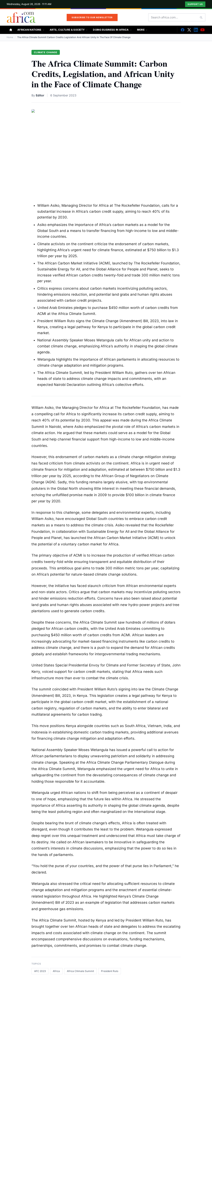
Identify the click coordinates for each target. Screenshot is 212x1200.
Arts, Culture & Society (67, 29)
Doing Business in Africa (111, 29)
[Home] (11, 30)
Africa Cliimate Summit (80, 971)
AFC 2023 (40, 971)
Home (10, 37)
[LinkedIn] (196, 30)
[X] (189, 30)
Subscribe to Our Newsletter (92, 17)
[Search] (201, 17)
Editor (40, 95)
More (141, 29)
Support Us (195, 4)
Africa (56, 971)
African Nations (29, 29)
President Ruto (109, 971)
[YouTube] (202, 30)
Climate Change (45, 52)
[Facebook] (183, 30)
